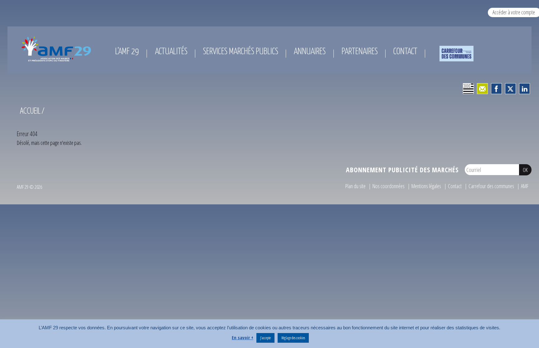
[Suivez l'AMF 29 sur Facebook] (496, 88)
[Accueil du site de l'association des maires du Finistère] (57, 48)
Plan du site (355, 186)
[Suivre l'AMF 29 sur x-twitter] (510, 88)
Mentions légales (426, 186)
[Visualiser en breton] (468, 88)
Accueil (30, 110)
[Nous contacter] (482, 88)
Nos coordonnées (388, 186)
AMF (524, 186)
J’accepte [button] (265, 338)
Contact (455, 186)
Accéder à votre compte (514, 12)
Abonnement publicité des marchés (402, 169)
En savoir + (242, 337)
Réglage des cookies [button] (293, 338)
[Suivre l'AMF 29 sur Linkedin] (524, 88)
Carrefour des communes (491, 186)
